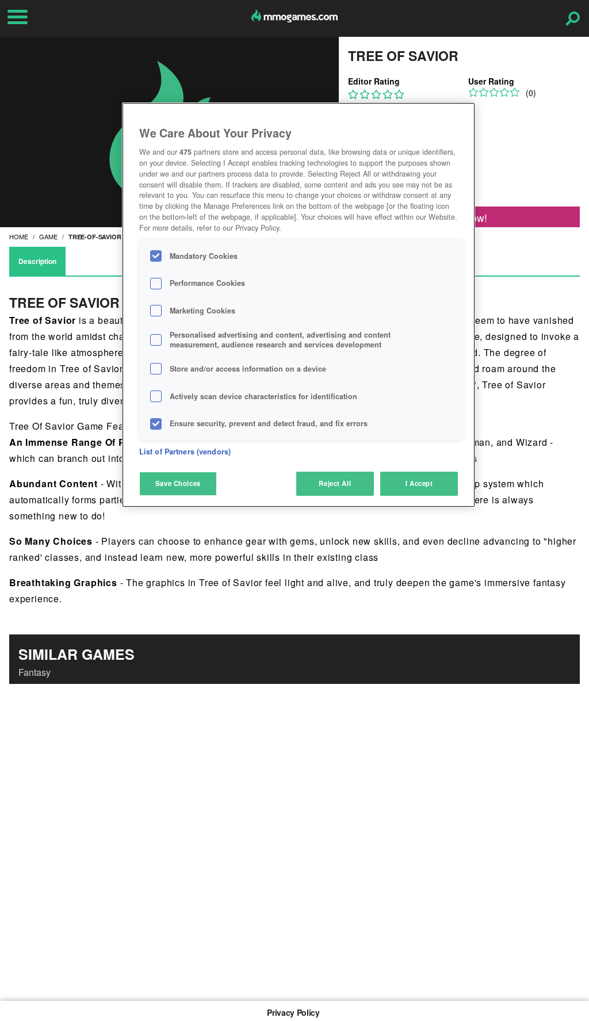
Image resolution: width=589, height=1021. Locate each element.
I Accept (419, 483)
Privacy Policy (293, 1012)
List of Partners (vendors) (185, 451)
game (48, 236)
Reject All (335, 483)
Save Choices (178, 483)
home (18, 236)
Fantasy (34, 672)
